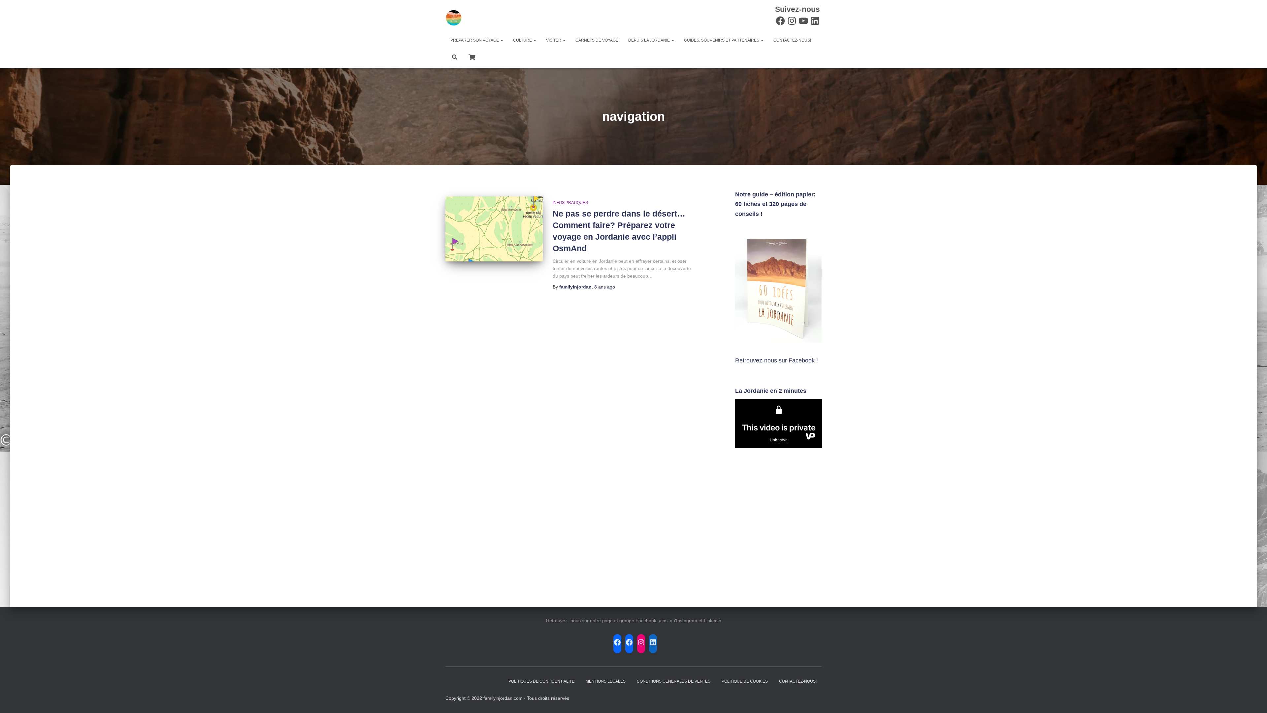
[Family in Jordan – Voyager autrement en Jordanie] (453, 18)
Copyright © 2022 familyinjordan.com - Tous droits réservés (507, 698)
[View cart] (472, 56)
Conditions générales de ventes (673, 681)
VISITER (554, 40)
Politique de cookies (745, 681)
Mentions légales (606, 681)
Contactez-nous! (792, 40)
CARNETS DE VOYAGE (596, 40)
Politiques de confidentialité (541, 681)
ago (604, 286)
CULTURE (523, 40)
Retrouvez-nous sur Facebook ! (776, 360)
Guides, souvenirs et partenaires (722, 40)
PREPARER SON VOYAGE (475, 40)
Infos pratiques (570, 202)
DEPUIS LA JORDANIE (649, 40)
